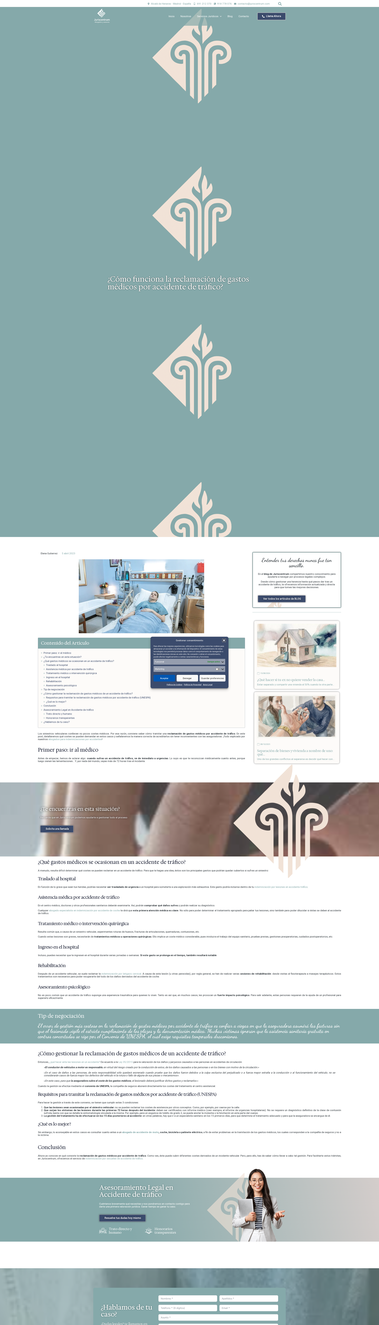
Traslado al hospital (57, 665)
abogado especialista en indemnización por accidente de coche (84, 910)
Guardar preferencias (212, 678)
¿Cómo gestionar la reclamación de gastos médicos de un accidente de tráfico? (88, 693)
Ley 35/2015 (125, 1062)
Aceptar (164, 678)
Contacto (244, 16)
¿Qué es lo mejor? (56, 701)
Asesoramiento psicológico (61, 685)
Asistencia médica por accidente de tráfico (70, 669)
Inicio (171, 16)
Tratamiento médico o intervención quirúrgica (71, 673)
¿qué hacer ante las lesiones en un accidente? (74, 1062)
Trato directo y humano (59, 713)
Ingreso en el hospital (58, 677)
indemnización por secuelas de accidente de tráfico (114, 1158)
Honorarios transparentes (60, 718)
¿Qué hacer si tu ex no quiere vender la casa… (291, 680)
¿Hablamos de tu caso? (57, 722)
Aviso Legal (207, 684)
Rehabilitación (54, 681)
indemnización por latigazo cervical (121, 974)
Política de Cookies (174, 684)
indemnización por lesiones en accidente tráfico (281, 887)
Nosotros (185, 16)
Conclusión (50, 705)
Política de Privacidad (192, 684)
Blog (230, 16)
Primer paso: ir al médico (57, 653)
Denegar (187, 678)
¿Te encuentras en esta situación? (62, 657)
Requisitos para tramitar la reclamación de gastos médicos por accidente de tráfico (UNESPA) (98, 697)
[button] (224, 640)
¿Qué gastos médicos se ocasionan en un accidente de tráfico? (79, 661)
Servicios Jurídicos (207, 16)
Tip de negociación (54, 689)
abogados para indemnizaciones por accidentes (75, 739)
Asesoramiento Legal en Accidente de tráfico (69, 709)
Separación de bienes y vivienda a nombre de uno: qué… (295, 753)
